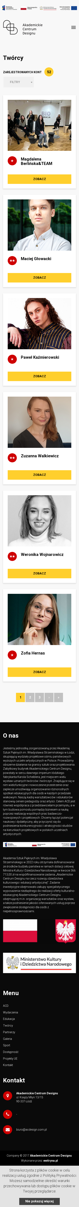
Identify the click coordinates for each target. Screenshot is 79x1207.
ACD (6, 1005)
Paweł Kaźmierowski (40, 357)
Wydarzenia (10, 1012)
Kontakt (8, 1065)
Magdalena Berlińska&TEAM (36, 161)
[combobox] (18, 82)
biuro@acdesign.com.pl (31, 1129)
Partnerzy (9, 1032)
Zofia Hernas (33, 653)
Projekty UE (10, 1058)
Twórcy (8, 1025)
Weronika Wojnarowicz (42, 554)
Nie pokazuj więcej (39, 1201)
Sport (6, 1045)
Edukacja (9, 1018)
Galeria (7, 1038)
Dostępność (10, 1052)
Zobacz (39, 179)
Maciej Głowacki (36, 258)
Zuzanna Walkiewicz (40, 455)
